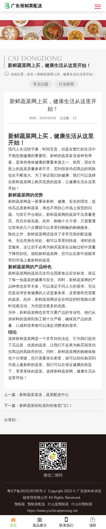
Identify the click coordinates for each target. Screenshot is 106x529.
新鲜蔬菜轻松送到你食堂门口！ (46, 405)
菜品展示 (40, 525)
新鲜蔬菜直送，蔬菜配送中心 (44, 394)
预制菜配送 (36, 504)
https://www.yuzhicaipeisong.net (52, 511)
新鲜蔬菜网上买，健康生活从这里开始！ (66, 74)
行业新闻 (66, 84)
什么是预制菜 (58, 504)
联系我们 (66, 525)
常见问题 (40, 84)
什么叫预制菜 (81, 504)
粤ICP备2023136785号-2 (26, 491)
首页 (30, 74)
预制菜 (19, 504)
